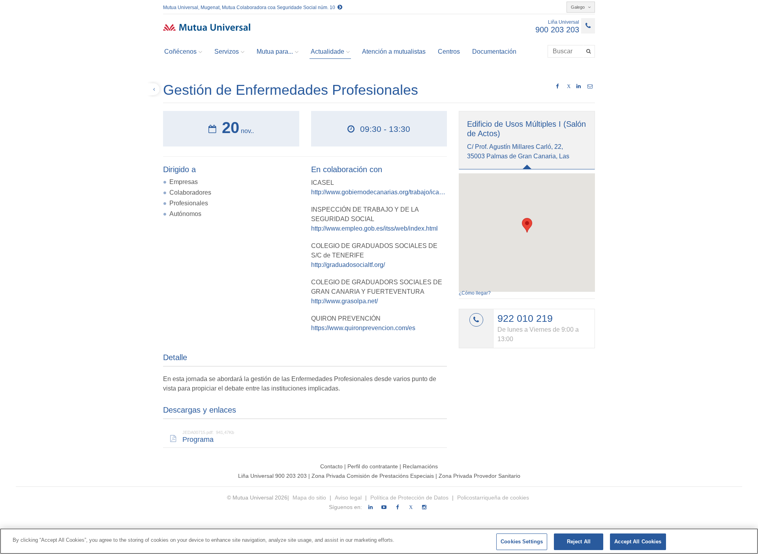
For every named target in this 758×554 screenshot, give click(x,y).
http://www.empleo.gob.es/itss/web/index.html (374, 228)
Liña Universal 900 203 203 (272, 476)
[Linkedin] (370, 507)
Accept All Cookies (637, 542)
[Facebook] (397, 507)
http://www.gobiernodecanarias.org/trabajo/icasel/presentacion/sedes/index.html (379, 192)
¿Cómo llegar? (475, 293)
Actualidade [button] (327, 51)
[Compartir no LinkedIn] (579, 86)
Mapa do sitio (310, 497)
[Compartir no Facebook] (557, 86)
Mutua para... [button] (275, 51)
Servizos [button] (226, 51)
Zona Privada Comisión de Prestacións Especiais (373, 476)
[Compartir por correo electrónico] (590, 86)
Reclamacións (420, 466)
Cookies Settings (522, 542)
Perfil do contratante (373, 466)
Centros (449, 51)
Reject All (579, 542)
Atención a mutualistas (394, 51)
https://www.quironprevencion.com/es (363, 328)
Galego (578, 7)
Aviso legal (348, 497)
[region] (379, 541)
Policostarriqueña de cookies (493, 497)
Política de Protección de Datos (409, 497)
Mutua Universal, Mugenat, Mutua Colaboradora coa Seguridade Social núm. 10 (250, 7)
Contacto (331, 466)
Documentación (494, 51)
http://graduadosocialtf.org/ (348, 264)
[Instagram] (424, 507)
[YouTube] (384, 507)
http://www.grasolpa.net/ (344, 301)
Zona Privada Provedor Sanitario (479, 476)
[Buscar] (589, 51)
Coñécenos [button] (180, 51)
